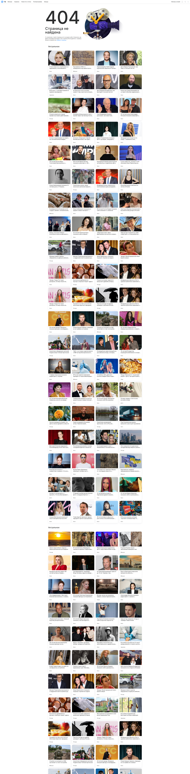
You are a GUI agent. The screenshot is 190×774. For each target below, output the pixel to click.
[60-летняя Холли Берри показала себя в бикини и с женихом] (107, 204)
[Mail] (2, 2)
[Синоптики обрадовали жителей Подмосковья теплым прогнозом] (59, 346)
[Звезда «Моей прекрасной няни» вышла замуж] (130, 251)
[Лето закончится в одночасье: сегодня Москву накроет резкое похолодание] (130, 441)
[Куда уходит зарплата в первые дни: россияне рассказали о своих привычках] (59, 654)
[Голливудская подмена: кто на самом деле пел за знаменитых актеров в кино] (107, 607)
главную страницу (61, 40)
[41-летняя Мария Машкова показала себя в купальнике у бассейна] (130, 488)
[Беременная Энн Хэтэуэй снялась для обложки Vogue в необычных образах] (59, 536)
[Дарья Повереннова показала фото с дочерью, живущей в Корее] (107, 133)
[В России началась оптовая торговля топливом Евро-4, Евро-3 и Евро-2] (130, 512)
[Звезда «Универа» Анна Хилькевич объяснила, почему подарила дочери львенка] (107, 630)
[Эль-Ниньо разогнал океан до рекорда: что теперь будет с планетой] (59, 607)
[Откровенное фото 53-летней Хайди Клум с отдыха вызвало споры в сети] (130, 630)
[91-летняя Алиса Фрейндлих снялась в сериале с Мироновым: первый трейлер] (83, 685)
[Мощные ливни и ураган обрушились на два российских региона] (59, 251)
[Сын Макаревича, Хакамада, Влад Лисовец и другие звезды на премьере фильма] (83, 709)
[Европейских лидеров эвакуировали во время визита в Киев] (130, 464)
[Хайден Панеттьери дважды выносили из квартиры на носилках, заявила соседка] (130, 654)
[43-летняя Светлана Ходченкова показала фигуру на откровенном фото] (83, 732)
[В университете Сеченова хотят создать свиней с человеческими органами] (59, 204)
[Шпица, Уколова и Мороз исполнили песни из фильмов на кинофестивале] (59, 228)
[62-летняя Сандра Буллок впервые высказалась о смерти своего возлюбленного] (130, 322)
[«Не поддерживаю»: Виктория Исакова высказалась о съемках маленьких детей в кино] (59, 732)
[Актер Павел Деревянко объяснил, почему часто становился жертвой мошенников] (83, 464)
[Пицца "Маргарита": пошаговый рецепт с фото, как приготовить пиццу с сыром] (130, 370)
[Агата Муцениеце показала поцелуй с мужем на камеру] (83, 536)
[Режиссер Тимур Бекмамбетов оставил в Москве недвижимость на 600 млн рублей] (130, 85)
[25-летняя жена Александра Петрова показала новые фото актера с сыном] (130, 109)
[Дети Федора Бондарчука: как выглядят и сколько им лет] (107, 85)
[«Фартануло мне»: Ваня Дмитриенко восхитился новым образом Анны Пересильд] (107, 228)
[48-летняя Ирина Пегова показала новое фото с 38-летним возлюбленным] (83, 156)
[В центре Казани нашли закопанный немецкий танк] (130, 685)
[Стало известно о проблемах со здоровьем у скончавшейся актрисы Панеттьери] (59, 62)
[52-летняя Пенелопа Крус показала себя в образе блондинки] (83, 228)
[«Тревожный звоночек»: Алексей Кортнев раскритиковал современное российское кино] (59, 756)
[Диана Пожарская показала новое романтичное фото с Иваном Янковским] (59, 583)
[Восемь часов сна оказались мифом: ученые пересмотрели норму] (107, 732)
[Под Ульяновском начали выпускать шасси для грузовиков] (130, 417)
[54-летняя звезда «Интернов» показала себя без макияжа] (107, 393)
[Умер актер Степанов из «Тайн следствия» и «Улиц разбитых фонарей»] (130, 228)
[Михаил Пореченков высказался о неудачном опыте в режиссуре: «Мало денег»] (83, 251)
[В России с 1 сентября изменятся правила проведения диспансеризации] (59, 85)
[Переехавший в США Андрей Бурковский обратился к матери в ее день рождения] (107, 62)
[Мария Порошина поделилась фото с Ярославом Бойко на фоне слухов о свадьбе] (107, 685)
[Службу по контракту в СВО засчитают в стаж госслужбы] (107, 322)
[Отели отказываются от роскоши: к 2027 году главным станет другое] (107, 559)
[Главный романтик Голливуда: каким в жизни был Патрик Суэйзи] (83, 630)
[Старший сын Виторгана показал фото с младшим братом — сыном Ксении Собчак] (83, 488)
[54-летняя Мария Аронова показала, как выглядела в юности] (83, 756)
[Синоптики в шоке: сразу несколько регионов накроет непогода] (83, 180)
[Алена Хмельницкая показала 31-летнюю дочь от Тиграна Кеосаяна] (59, 180)
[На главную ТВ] (4, 2)
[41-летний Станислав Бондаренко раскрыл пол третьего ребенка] (83, 559)
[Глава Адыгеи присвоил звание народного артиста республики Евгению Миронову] (83, 512)
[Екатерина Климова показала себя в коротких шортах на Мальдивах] (107, 756)
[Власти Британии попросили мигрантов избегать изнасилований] (130, 709)
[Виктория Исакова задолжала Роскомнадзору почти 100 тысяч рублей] (59, 441)
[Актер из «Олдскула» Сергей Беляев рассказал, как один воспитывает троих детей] (83, 133)
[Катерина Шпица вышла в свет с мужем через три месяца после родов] (83, 109)
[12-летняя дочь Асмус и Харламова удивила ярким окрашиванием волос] (107, 488)
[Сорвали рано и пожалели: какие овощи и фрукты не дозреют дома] (107, 536)
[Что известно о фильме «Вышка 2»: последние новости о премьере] (107, 464)
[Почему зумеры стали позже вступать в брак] (130, 393)
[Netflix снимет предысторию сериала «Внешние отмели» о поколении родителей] (130, 536)
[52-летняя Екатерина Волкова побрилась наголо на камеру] (59, 393)
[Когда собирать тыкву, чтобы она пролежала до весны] (130, 559)
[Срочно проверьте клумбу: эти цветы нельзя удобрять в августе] (59, 417)
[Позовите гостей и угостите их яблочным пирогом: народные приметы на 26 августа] (83, 299)
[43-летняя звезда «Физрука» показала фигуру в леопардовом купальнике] (59, 322)
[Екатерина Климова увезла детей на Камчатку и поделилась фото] (107, 156)
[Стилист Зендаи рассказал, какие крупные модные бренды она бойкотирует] (130, 607)
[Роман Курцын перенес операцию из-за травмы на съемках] (83, 322)
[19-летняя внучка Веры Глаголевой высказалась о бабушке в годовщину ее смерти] (59, 156)
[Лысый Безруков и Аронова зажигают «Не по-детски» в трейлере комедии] (130, 583)
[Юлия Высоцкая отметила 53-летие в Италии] (130, 180)
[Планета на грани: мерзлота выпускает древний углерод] (107, 275)
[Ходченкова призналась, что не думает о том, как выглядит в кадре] (59, 559)
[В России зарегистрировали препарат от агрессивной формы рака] (83, 370)
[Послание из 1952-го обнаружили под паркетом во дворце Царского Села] (83, 62)
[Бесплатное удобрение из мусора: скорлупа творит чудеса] (83, 275)
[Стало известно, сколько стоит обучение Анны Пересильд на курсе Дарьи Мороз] (130, 156)
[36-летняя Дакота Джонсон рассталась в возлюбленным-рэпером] (107, 512)
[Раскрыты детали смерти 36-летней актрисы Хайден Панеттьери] (59, 709)
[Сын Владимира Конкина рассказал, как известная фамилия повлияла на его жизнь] (107, 109)
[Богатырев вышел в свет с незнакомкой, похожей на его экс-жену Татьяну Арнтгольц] (107, 441)
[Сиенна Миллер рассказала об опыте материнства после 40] (59, 512)
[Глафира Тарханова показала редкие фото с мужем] (59, 370)
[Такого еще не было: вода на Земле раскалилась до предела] (59, 685)
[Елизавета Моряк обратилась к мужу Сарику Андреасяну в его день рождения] (83, 583)
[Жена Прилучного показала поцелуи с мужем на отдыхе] (107, 251)
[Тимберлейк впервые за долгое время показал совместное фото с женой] (83, 393)
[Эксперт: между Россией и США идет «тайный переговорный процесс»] (59, 630)
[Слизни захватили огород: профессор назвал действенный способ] (59, 109)
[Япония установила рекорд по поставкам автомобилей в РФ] (83, 607)
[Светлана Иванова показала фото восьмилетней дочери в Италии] (130, 204)
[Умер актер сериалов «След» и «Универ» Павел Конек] (130, 756)
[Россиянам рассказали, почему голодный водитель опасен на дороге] (83, 441)
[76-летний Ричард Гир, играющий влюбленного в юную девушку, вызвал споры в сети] (130, 346)
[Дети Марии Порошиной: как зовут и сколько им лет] (130, 62)
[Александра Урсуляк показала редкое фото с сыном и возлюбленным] (130, 732)
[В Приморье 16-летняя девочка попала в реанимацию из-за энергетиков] (83, 654)
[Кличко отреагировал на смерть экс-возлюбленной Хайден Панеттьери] (59, 133)
